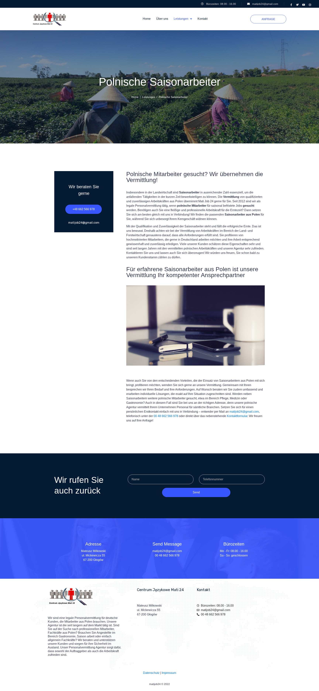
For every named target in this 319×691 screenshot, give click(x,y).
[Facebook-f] (291, 5)
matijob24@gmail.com (244, 411)
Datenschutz (151, 672)
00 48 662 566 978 (166, 416)
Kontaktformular (237, 416)
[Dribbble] (310, 5)
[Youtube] (303, 5)
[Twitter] (297, 5)
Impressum (169, 672)
